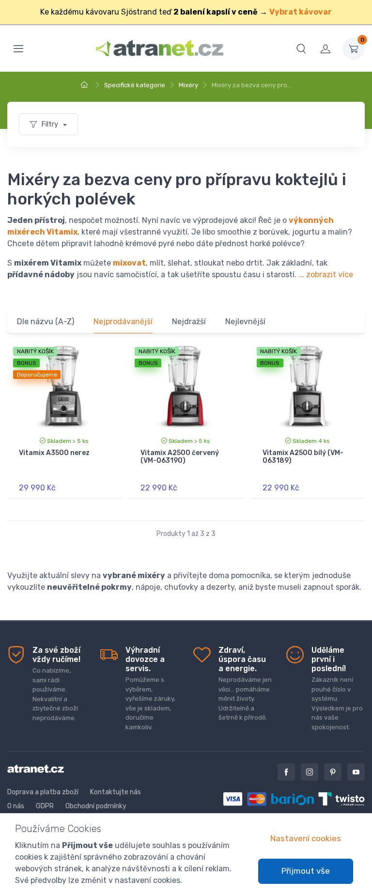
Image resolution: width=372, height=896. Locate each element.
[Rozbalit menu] (18, 48)
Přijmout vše (305, 871)
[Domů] (86, 85)
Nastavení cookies (305, 838)
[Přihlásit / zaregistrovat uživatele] (325, 48)
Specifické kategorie (134, 85)
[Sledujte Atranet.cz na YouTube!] (356, 772)
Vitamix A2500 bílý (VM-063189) (303, 457)
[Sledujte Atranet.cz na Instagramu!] (309, 772)
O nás (15, 806)
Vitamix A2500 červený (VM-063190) (179, 457)
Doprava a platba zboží (42, 792)
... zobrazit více (325, 274)
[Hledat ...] (301, 48)
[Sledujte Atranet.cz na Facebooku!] (286, 772)
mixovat (129, 262)
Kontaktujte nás (115, 792)
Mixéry (188, 85)
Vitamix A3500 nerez (54, 453)
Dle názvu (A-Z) (45, 321)
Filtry (50, 124)
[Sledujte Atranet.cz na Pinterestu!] (332, 772)
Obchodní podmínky (95, 806)
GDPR (45, 806)
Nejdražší (189, 321)
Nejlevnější (245, 321)
